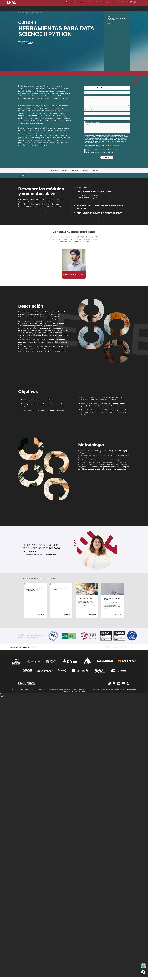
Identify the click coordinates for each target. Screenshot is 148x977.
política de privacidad (108, 145)
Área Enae (115, 647)
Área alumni (107, 647)
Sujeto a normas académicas (128, 689)
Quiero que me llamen (92, 122)
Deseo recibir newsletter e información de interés (100, 152)
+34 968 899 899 (49, 555)
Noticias (114, 2)
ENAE (19, 13)
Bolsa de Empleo (133, 647)
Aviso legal (117, 689)
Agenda (108, 2)
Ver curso (40, 614)
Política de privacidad (68, 691)
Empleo (98, 2)
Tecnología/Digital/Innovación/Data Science (116, 19)
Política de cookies (80, 691)
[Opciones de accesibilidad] (143, 972)
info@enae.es (109, 689)
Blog (103, 2)
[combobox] (86, 113)
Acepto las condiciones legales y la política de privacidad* (103, 150)
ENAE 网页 (129, 2)
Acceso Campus (123, 647)
